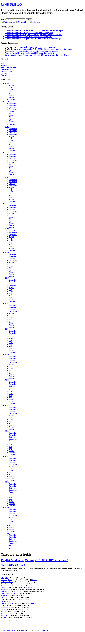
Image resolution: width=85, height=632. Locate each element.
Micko (7, 47)
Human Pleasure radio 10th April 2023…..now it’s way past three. (35, 51)
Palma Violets (5, 584)
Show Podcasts (6, 69)
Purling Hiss (4, 605)
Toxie (2, 601)
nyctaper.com (5, 65)
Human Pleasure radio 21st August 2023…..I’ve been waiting (33, 47)
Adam (7, 53)
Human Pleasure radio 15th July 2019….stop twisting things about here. (43, 55)
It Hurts (3, 609)
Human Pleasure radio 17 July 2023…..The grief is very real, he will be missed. (44, 49)
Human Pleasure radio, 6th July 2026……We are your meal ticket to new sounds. (33, 35)
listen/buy (29, 588)
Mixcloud (11, 621)
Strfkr (2, 586)
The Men (3, 599)
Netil (2, 611)
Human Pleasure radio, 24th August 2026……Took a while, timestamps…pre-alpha (34, 31)
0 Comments (21, 565)
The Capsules (5, 591)
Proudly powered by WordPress (12, 630)
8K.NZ (3, 63)
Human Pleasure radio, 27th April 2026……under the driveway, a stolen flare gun (33, 39)
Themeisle (44, 630)
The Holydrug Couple (7, 603)
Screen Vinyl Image (6, 580)
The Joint (4, 73)
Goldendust (4, 607)
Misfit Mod (4, 588)
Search (3, 19)
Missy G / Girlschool (8, 67)
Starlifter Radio (6, 71)
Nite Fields (4, 613)
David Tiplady (10, 55)
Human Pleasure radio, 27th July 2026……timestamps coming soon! (29, 33)
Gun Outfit (4, 615)
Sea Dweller (4, 589)
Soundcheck (5, 75)
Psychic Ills (4, 595)
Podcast (19, 621)
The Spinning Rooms (7, 582)
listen (34, 580)
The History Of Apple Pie (8, 593)
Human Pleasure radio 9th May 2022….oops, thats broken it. (33, 53)
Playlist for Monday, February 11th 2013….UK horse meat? (34, 560)
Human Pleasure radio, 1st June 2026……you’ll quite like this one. (28, 37)
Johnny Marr (4, 578)
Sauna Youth (4, 597)
